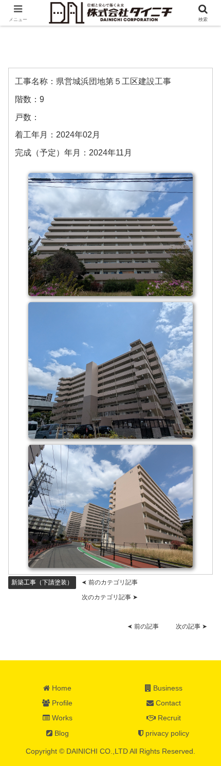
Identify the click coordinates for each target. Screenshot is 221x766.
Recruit (168, 718)
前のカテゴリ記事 (110, 582)
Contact (167, 703)
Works (61, 718)
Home (60, 688)
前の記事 (143, 626)
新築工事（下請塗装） (42, 582)
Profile (61, 703)
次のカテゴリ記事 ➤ (110, 597)
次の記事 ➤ (191, 626)
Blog (60, 733)
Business (166, 688)
